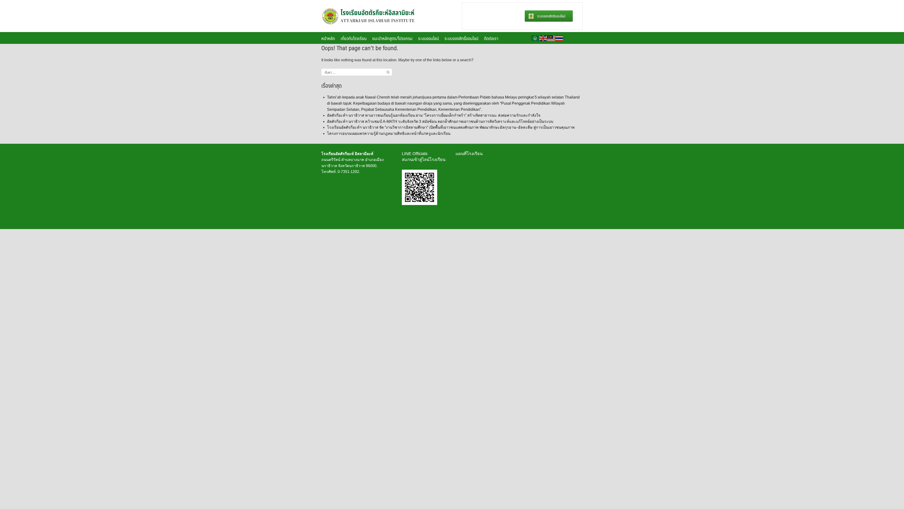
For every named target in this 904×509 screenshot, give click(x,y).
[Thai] (559, 38)
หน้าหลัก (328, 38)
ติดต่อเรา (491, 38)
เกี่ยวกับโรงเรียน (354, 38)
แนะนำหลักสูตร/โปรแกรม (392, 38)
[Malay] (551, 38)
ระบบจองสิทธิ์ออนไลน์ (461, 38)
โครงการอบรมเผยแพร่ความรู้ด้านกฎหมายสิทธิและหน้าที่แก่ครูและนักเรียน (388, 133)
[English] (543, 38)
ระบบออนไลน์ (428, 38)
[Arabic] (535, 38)
